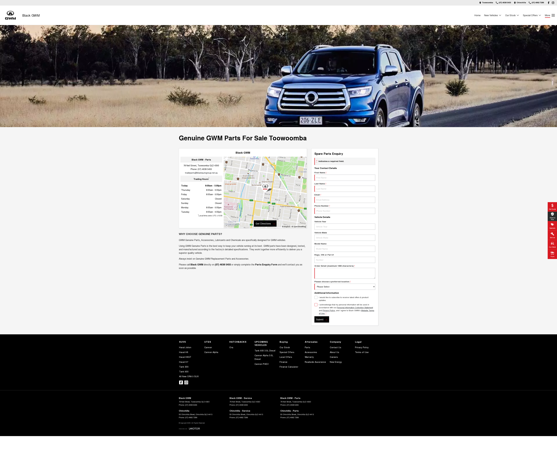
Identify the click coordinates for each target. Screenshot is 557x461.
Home (477, 15)
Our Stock (510, 15)
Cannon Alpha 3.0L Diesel (264, 357)
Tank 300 (183, 366)
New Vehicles (491, 15)
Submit (320, 319)
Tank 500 (183, 371)
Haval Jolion (185, 347)
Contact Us (335, 347)
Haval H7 (183, 361)
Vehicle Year (320, 221)
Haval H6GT (185, 356)
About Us (334, 352)
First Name (320, 172)
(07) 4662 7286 (191, 417)
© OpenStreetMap (299, 226)
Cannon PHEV (262, 363)
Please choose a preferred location (332, 281)
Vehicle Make (320, 232)
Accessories (311, 352)
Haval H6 (183, 352)
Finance (283, 361)
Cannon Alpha (211, 352)
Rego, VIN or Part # (324, 254)
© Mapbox (286, 226)
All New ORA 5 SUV (189, 376)
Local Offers (286, 356)
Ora (231, 347)
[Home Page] (10, 15)
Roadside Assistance (315, 361)
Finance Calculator (289, 366)
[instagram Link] (553, 3)
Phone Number (322, 205)
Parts (307, 347)
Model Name (320, 243)
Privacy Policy (329, 310)
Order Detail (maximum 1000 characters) (334, 265)
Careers (334, 356)
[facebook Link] (548, 3)
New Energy (336, 361)
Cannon (208, 347)
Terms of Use (362, 352)
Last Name (320, 183)
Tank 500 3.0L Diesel (265, 350)
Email (317, 194)
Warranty (309, 356)
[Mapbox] (231, 225)
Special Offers (530, 15)
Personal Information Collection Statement (355, 307)
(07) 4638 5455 (205, 169)
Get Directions (263, 223)
